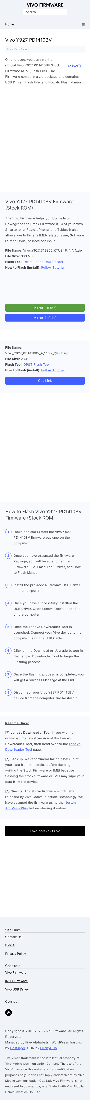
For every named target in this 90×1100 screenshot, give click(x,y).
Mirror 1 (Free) (45, 308)
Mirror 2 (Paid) (45, 318)
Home (10, 49)
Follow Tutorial (53, 267)
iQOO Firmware (16, 981)
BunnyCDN (48, 1048)
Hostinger (18, 1048)
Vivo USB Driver (17, 989)
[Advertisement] (45, 137)
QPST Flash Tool (36, 365)
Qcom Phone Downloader (43, 262)
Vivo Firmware (45, 5)
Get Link (45, 381)
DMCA (10, 945)
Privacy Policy (15, 954)
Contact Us (13, 937)
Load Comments (43, 831)
